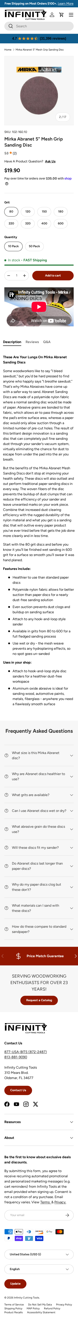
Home (7, 49)
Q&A (46, 342)
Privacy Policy (64, 1304)
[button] (61, 15)
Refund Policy (52, 1308)
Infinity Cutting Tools (26, 1297)
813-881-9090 (15, 1057)
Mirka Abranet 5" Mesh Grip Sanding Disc (40, 49)
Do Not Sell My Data (40, 1304)
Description (12, 342)
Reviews (32, 342)
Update (15, 1283)
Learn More (65, 3)
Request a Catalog (39, 1000)
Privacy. (60, 1202)
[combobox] (39, 26)
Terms (45, 1202)
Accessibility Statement (41, 1312)
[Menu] (71, 15)
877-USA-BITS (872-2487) (25, 1052)
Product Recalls (13, 1312)
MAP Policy (33, 1308)
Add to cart (53, 275)
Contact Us (18, 1090)
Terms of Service (14, 1304)
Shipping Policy (13, 1308)
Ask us (50, 161)
